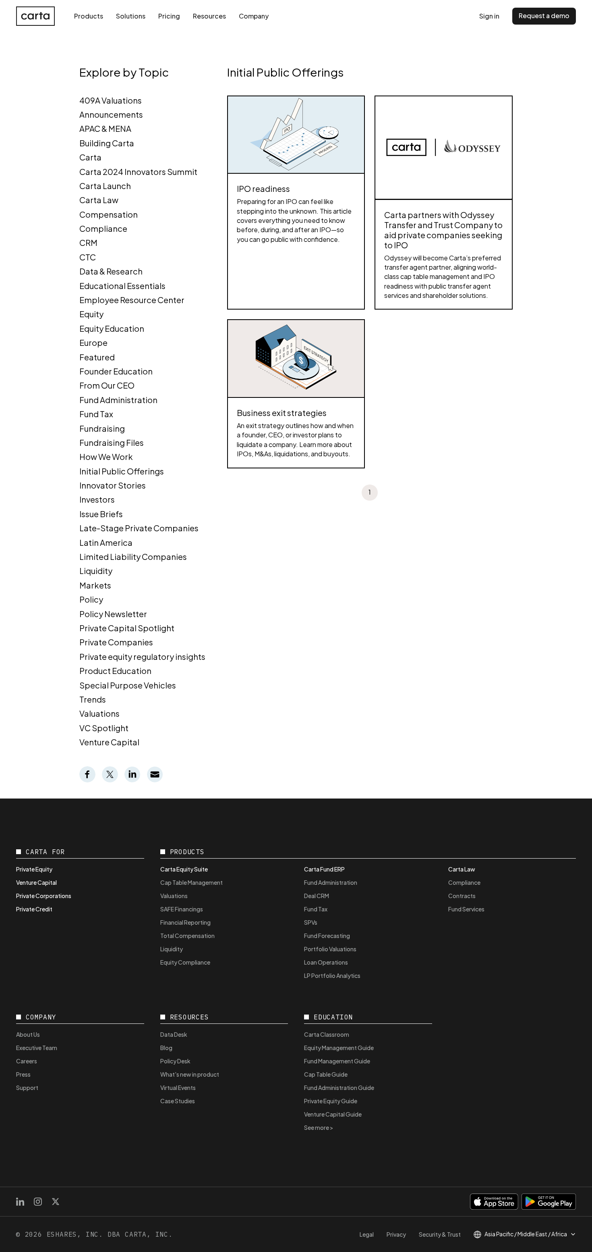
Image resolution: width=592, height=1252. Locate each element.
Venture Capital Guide (333, 1114)
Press (23, 1074)
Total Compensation (187, 935)
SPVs (310, 922)
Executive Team (36, 1047)
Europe (93, 342)
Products (88, 16)
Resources (209, 16)
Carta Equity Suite (184, 869)
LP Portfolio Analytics (332, 975)
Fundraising (102, 428)
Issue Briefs (101, 514)
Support (27, 1087)
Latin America (105, 542)
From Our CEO (107, 385)
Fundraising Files (111, 442)
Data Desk (173, 1034)
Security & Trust (440, 1234)
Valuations (99, 713)
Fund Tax (96, 414)
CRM (88, 242)
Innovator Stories (112, 485)
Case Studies (177, 1100)
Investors (97, 499)
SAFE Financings (181, 909)
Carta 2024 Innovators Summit (138, 171)
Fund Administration (118, 400)
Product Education (115, 671)
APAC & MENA (105, 128)
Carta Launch (105, 186)
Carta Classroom (326, 1034)
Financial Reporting (185, 922)
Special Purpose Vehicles (127, 685)
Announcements (111, 114)
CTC (87, 257)
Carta (90, 157)
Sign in (489, 16)
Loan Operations (326, 962)
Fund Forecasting (327, 935)
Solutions (130, 16)
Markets (95, 585)
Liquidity (95, 571)
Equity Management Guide (339, 1047)
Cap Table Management (191, 882)
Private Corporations (43, 895)
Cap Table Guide (326, 1074)
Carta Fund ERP (324, 869)
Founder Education (116, 371)
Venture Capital (109, 742)
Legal (367, 1234)
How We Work (106, 456)
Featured (97, 357)
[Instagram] (38, 1202)
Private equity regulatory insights (142, 656)
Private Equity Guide (330, 1100)
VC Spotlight (103, 728)
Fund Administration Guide (339, 1087)
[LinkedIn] (20, 1202)
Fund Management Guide (337, 1061)
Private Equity (34, 869)
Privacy (396, 1234)
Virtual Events (178, 1087)
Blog (166, 1047)
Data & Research (111, 271)
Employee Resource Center (131, 300)
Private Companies (116, 642)
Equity (91, 314)
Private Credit (34, 909)
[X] (56, 1202)
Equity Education (111, 328)
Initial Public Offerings (121, 471)
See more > (318, 1127)
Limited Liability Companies (133, 556)
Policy (91, 599)
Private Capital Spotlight (126, 628)
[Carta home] (35, 16)
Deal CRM (316, 895)
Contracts (462, 895)
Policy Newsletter (113, 614)
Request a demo (544, 15)
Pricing (169, 16)
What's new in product (189, 1074)
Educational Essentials (122, 286)
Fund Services (466, 909)
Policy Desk (175, 1061)
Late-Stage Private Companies (139, 528)
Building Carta (106, 143)
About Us (28, 1034)
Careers (26, 1061)
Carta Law (98, 200)
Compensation (108, 214)
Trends (92, 699)
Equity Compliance (185, 962)
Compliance (103, 228)
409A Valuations (110, 100)
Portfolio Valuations (330, 949)
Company (254, 16)
